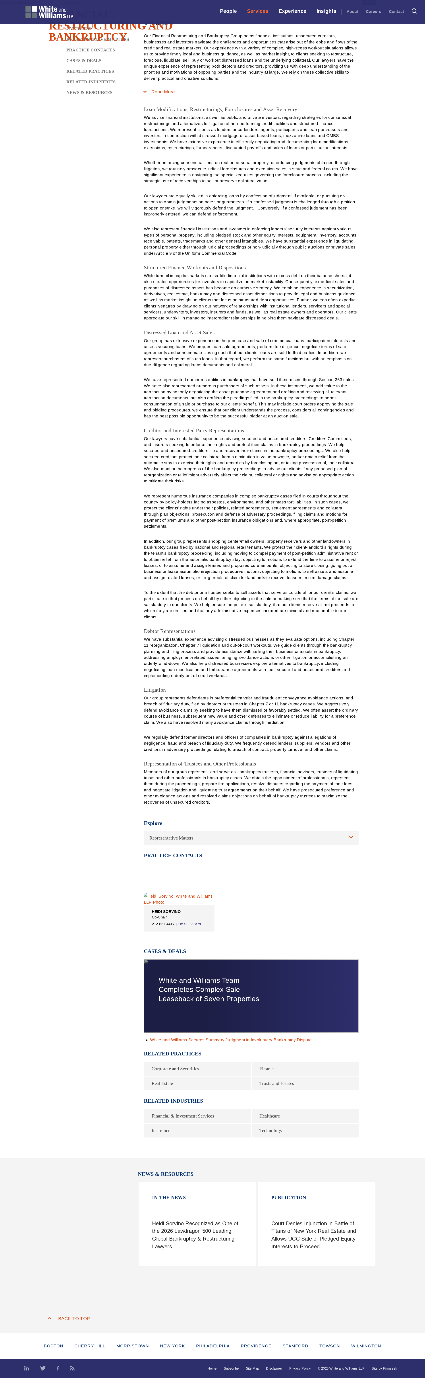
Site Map (252, 1368)
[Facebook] (58, 1368)
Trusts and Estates (276, 1083)
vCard (196, 924)
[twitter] (43, 1368)
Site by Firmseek (384, 1368)
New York (172, 1346)
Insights (326, 11)
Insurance (161, 1130)
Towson (329, 1346)
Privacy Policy (300, 1368)
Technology (270, 1130)
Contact (396, 11)
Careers (373, 11)
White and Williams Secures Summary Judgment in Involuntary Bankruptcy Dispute (231, 1039)
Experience (292, 11)
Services (258, 11)
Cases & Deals (83, 60)
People (228, 11)
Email (182, 924)
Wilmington (366, 1346)
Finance (267, 1068)
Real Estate (162, 1083)
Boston (53, 1346)
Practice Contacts (90, 49)
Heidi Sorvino (166, 912)
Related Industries (91, 81)
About (352, 11)
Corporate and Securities (175, 1068)
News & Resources (89, 92)
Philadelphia (213, 1346)
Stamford (296, 1346)
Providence (256, 1346)
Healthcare (269, 1116)
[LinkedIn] (26, 1368)
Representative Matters (171, 838)
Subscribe (231, 1368)
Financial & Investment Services (183, 1116)
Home (212, 1368)
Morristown (132, 1346)
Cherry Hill (89, 1346)
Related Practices (90, 71)
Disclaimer (274, 1368)
